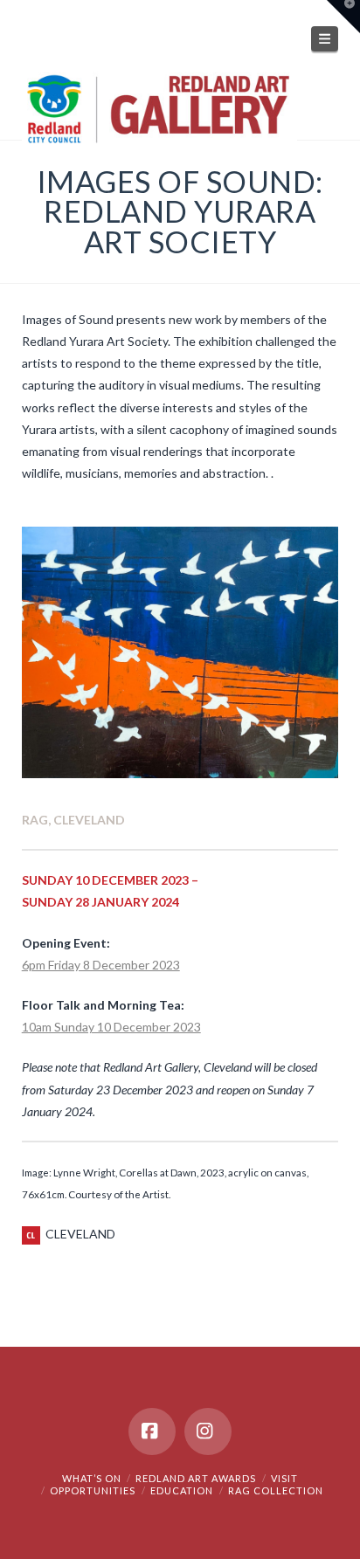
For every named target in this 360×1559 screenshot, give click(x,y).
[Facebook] (152, 1431)
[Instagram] (208, 1431)
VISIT (284, 1478)
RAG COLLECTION (275, 1490)
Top (340, 1535)
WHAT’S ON (91, 1478)
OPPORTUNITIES (92, 1490)
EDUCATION (181, 1490)
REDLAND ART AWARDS (195, 1478)
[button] (325, 39)
